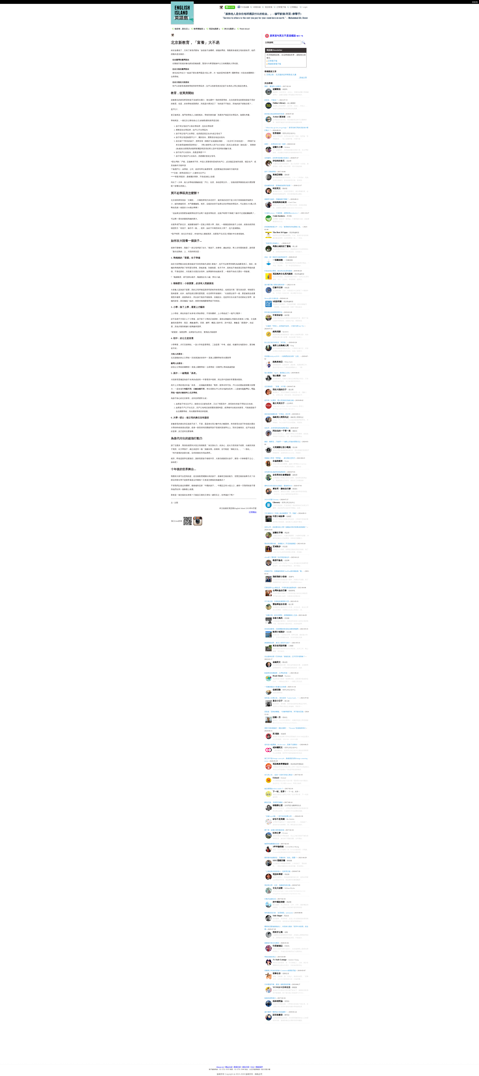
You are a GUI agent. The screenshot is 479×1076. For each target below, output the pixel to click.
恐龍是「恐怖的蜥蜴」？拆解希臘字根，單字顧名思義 (283, 712)
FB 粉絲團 (245, 7)
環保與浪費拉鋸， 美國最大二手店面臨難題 (280, 543)
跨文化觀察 (229, 29)
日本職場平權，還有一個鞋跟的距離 (277, 984)
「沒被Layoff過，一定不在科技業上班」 (278, 816)
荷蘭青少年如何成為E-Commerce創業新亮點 (280, 970)
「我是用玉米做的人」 (272, 243)
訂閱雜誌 (294, 7)
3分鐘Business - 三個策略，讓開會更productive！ (281, 213)
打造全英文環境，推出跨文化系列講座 (278, 271)
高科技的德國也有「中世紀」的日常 (277, 414)
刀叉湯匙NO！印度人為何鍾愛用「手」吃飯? (280, 513)
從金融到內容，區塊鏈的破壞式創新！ (278, 185)
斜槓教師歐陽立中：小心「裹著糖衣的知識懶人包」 (283, 227)
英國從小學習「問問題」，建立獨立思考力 (279, 458)
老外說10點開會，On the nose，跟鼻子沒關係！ (281, 744)
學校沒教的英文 (270, 957)
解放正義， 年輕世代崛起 (273, 802)
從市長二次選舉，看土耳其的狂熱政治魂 (279, 400)
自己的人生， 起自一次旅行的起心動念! (278, 775)
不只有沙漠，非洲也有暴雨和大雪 (276, 601)
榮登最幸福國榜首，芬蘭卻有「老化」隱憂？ (280, 858)
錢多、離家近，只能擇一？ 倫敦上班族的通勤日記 (282, 442)
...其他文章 (302, 78)
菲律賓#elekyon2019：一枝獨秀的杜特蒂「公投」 (282, 356)
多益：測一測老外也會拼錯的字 (275, 257)
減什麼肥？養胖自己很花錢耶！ (275, 1012)
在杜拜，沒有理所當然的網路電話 (276, 428)
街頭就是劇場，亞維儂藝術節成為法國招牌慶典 (281, 629)
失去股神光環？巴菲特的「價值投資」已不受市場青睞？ (284, 656)
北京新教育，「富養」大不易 (275, 386)
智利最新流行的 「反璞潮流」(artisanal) (278, 913)
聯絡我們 (259, 1067)
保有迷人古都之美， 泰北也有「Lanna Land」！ (281, 698)
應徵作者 (237, 1067)
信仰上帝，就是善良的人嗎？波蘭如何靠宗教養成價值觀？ (285, 527)
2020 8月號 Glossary (271, 499)
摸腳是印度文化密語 (271, 943)
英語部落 (268, 7)
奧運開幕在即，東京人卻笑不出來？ (277, 643)
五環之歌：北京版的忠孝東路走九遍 (281, 75)
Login (305, 7)
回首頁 (475, 2)
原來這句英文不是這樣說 (286, 35)
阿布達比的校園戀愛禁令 (273, 312)
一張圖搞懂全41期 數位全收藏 (275, 687)
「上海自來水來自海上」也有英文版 (277, 871)
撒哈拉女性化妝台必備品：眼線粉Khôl (278, 486)
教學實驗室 (199, 29)
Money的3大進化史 (271, 298)
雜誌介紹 (228, 1067)
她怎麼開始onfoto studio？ (273, 789)
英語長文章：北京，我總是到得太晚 (277, 885)
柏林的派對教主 (270, 998)
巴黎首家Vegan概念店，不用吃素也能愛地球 (280, 588)
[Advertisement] (286, 1044)
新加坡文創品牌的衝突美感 (274, 114)
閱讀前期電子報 (274, 64)
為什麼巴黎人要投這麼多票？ (275, 285)
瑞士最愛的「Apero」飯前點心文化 (277, 373)
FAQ (252, 1067)
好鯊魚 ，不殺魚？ (271, 100)
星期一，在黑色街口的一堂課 (275, 144)
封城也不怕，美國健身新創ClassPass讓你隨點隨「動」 (283, 571)
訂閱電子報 (281, 7)
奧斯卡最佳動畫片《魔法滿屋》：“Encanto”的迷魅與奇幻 (285, 728)
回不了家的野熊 (270, 172)
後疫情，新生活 (181, 29)
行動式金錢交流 (270, 899)
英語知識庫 (214, 29)
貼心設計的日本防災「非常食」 (275, 342)
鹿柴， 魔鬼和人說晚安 (272, 86)
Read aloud (244, 29)
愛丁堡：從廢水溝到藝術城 (274, 830)
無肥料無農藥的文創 (271, 844)
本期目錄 (257, 7)
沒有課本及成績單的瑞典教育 (275, 472)
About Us (220, 1067)
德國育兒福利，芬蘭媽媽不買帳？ (276, 199)
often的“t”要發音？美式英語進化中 (276, 557)
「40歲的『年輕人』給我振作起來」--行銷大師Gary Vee (284, 326)
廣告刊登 (245, 1067)
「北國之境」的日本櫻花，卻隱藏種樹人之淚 (280, 615)
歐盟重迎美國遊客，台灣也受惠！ (276, 673)
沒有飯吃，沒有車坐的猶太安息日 (276, 158)
